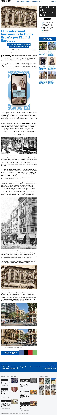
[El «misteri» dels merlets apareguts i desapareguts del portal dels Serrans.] (47, 387)
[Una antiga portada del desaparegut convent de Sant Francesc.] (43, 61)
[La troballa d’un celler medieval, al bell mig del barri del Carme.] (14, 401)
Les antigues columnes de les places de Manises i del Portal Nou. (51, 81)
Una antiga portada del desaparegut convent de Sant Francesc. (42, 67)
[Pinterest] (30, 352)
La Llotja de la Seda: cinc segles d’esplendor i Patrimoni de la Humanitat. (14, 367)
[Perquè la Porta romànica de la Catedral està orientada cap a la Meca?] (33, 392)
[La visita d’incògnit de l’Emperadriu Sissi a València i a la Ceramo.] (33, 403)
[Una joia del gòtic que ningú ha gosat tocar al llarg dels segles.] (33, 380)
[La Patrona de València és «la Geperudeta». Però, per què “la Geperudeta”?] (52, 61)
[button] (53, 1)
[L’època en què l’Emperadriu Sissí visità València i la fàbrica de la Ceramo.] (41, 381)
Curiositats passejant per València (5, 401)
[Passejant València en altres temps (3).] (53, 387)
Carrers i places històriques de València (19, 44)
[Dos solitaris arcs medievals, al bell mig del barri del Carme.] (53, 392)
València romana (4, 380)
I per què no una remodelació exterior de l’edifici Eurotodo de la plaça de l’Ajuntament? (52, 53)
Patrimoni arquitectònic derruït (19, 46)
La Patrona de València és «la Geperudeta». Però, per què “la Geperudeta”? (52, 67)
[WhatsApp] (35, 352)
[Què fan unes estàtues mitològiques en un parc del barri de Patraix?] (43, 46)
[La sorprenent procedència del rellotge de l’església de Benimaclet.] (41, 387)
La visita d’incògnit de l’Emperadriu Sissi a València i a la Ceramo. (25, 407)
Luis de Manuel (33, 49)
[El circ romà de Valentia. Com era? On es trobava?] (14, 380)
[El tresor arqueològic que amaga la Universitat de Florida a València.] (47, 392)
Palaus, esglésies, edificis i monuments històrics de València (24, 380)
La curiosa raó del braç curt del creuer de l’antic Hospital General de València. (43, 81)
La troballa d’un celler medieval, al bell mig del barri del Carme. (6, 405)
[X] (26, 352)
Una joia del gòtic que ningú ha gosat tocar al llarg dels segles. (24, 384)
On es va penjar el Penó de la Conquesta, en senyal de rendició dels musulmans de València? (6, 393)
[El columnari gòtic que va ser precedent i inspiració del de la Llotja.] (47, 381)
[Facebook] (21, 352)
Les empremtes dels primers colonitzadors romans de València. (43, 367)
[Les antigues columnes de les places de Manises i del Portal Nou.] (52, 75)
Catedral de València (24, 391)
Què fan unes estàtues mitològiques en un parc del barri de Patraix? (43, 53)
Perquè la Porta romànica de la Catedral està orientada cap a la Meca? (24, 395)
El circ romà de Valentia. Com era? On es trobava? (5, 383)
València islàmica (4, 388)
